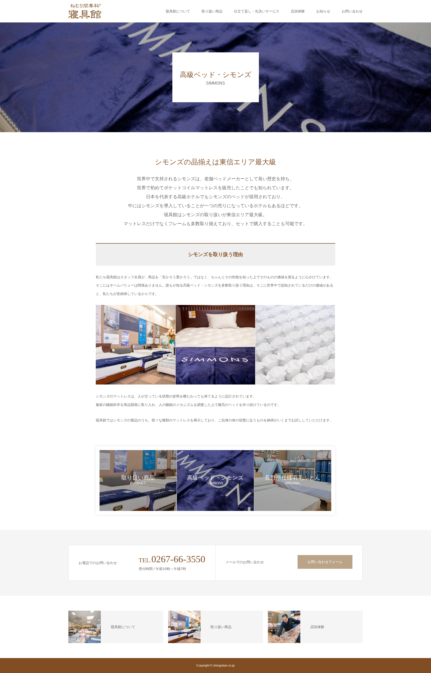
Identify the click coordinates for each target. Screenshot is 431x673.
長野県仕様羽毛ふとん (293, 480)
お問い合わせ (352, 11)
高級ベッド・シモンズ (215, 480)
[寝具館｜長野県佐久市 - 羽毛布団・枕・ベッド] (84, 11)
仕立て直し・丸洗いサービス (256, 11)
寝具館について (178, 11)
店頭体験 (298, 11)
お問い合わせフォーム (325, 562)
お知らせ (323, 11)
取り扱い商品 (212, 11)
